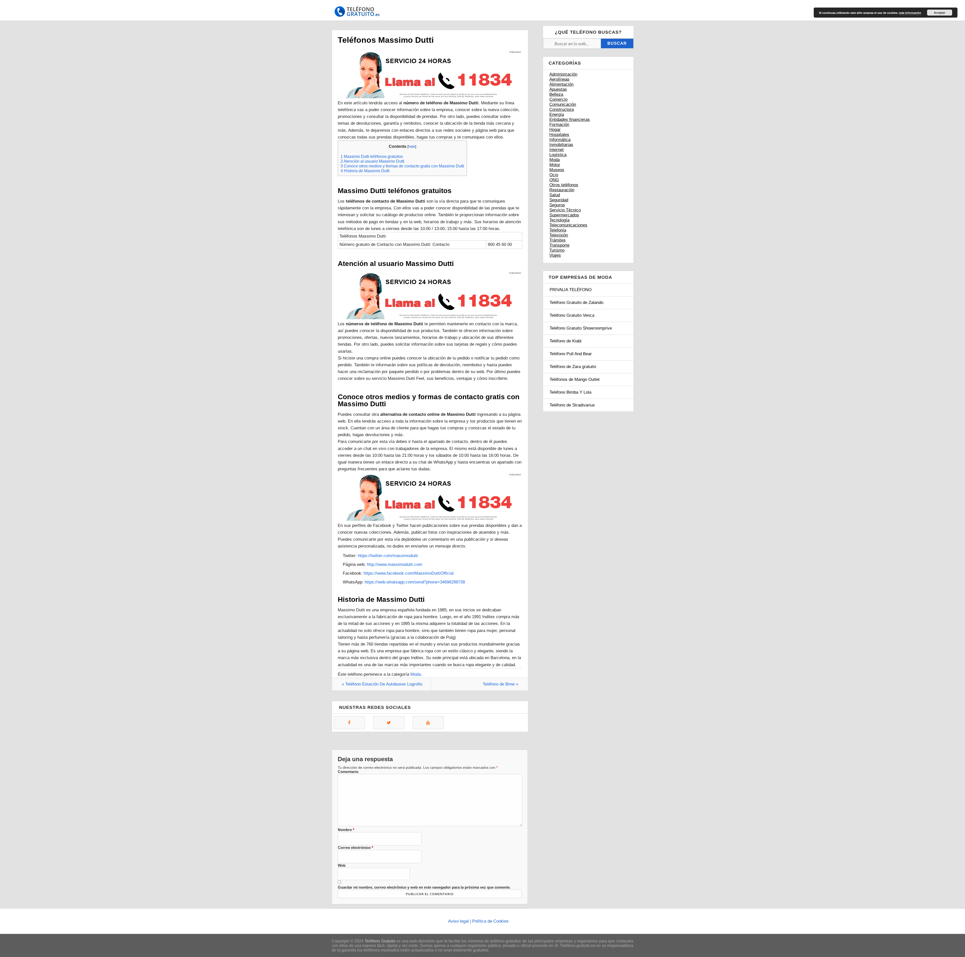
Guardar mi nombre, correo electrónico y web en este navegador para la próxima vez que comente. (424, 887)
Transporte (559, 245)
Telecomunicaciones (568, 225)
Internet (556, 149)
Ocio (553, 174)
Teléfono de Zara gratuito (573, 366)
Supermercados (564, 215)
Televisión (558, 235)
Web (342, 865)
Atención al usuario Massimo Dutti (372, 161)
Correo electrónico (355, 847)
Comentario (348, 771)
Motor (554, 164)
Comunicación (562, 104)
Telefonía (557, 230)
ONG (554, 179)
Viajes (555, 255)
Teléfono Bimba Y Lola (570, 392)
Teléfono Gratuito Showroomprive (581, 328)
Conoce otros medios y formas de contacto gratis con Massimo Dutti (402, 166)
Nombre (346, 830)
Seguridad (558, 200)
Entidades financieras (569, 119)
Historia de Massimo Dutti (365, 170)
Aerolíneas (559, 79)
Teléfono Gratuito (380, 941)
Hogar (555, 129)
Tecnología (559, 220)
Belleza (556, 94)
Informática (559, 139)
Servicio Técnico (565, 210)
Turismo (556, 250)
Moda (415, 674)
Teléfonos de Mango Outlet (575, 379)
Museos (556, 169)
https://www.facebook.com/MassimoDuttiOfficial (409, 573)
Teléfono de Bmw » (500, 684)
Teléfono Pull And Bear (571, 353)
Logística (557, 154)
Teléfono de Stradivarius (572, 405)
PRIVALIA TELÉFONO (571, 289)
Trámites (557, 240)
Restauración (561, 190)
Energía (556, 114)
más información (910, 13)
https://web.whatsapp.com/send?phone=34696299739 (415, 582)
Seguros (557, 205)
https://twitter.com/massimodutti (388, 555)
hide (411, 147)
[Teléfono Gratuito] (357, 13)
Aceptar (939, 12)
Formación (559, 124)
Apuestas (558, 89)
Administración (563, 74)
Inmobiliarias (561, 144)
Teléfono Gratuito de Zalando (576, 302)
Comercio (558, 99)
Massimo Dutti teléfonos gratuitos (372, 156)
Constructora (561, 109)
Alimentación (561, 84)
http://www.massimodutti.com (394, 564)
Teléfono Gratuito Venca (572, 315)
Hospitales (559, 134)
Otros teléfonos (563, 185)
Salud (554, 195)
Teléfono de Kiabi (566, 341)
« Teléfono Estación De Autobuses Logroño (382, 684)
